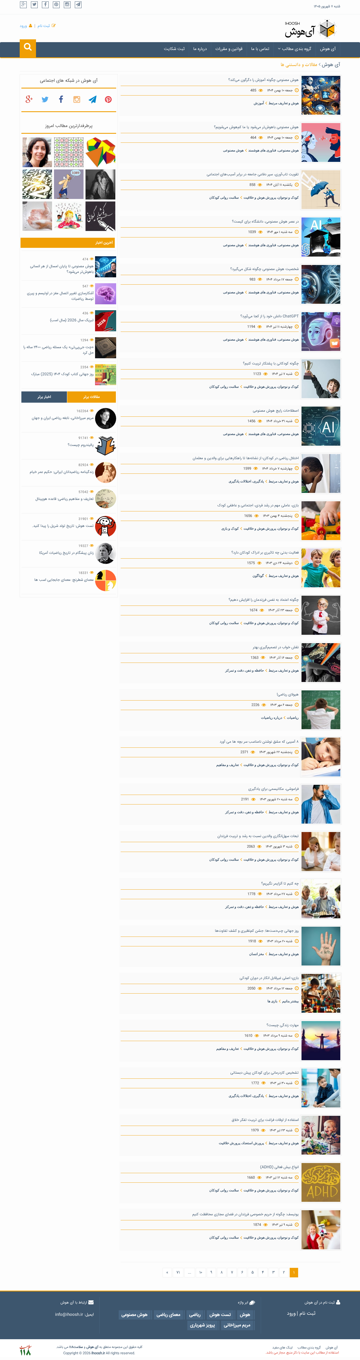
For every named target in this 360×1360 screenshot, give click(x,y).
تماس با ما (260, 49)
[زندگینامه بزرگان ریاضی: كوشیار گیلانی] (100, 216)
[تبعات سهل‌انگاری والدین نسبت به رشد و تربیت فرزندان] (321, 852)
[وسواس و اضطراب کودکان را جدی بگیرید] (37, 216)
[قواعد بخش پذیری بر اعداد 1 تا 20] (37, 184)
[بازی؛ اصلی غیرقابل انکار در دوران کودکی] (321, 993)
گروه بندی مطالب (296, 49)
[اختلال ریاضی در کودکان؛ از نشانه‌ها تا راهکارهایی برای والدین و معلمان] (321, 473)
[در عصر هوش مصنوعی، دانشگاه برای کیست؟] (321, 237)
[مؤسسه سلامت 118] (25, 1350)
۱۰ (200, 1273)
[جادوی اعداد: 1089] (69, 184)
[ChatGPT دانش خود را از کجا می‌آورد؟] (321, 332)
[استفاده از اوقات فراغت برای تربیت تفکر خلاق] (321, 1135)
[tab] (44, 397)
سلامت (78, 1347)
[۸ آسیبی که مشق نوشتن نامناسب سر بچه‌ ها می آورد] (321, 757)
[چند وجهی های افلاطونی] (100, 152)
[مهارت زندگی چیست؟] (321, 1041)
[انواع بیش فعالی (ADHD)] (321, 1183)
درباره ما (200, 49)
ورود (23, 26)
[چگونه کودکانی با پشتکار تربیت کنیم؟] (321, 379)
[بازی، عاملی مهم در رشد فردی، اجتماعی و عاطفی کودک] (321, 521)
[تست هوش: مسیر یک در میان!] (69, 152)
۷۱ (178, 1273)
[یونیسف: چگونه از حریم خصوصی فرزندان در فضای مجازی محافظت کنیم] (321, 1230)
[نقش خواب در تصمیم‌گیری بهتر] (321, 662)
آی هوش (328, 49)
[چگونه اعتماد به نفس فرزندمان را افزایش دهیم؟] (321, 615)
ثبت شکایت (174, 49)
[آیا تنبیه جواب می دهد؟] (100, 185)
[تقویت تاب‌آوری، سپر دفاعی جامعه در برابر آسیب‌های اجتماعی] (321, 190)
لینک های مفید (282, 1347)
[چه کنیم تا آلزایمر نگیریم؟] (321, 899)
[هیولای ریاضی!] (321, 710)
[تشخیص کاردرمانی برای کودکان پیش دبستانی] (321, 1088)
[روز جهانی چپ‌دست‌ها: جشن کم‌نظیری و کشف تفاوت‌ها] (321, 946)
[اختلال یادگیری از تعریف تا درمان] (69, 216)
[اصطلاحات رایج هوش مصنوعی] (321, 426)
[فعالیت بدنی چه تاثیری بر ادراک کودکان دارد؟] (321, 568)
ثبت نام (44, 26)
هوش (90, 1347)
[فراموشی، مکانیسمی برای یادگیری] (321, 804)
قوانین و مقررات (228, 49)
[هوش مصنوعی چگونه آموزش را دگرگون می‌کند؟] (321, 95)
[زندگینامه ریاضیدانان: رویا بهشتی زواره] (37, 152)
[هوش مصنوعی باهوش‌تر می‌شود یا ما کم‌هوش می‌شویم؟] (321, 143)
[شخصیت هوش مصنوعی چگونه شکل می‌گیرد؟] (321, 284)
